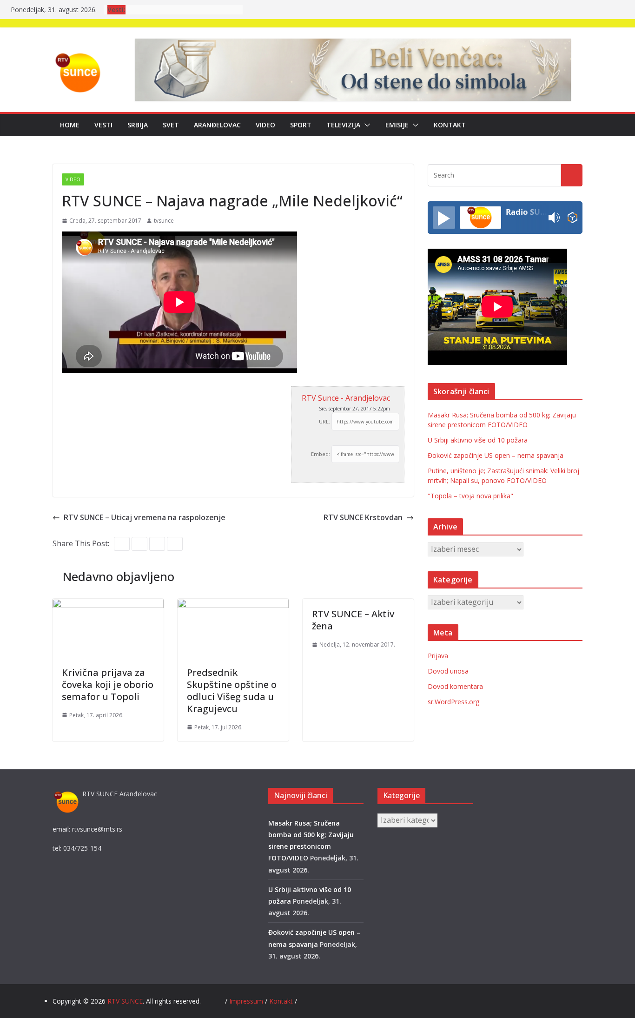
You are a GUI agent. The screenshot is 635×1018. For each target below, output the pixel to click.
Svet (171, 124)
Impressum (247, 1001)
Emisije (397, 124)
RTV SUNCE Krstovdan (363, 517)
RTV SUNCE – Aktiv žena (353, 620)
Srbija (137, 124)
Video (265, 124)
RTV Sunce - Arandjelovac (346, 398)
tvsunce (164, 221)
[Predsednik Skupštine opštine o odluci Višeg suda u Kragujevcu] (233, 605)
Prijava (438, 655)
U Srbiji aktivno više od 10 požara (478, 440)
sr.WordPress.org (453, 701)
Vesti (103, 124)
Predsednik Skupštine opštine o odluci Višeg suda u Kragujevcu (232, 690)
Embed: (320, 453)
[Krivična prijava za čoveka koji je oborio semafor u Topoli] (108, 605)
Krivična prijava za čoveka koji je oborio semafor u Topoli (107, 684)
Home (69, 124)
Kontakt (450, 124)
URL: (324, 421)
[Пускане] (444, 217)
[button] (365, 125)
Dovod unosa (448, 671)
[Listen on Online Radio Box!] (572, 218)
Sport (300, 124)
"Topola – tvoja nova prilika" (470, 495)
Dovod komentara (455, 686)
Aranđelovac (217, 124)
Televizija (343, 124)
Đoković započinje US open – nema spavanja (495, 455)
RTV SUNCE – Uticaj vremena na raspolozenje (144, 517)
